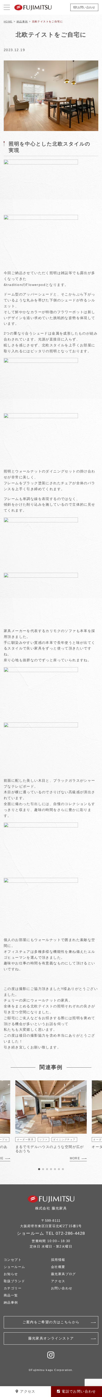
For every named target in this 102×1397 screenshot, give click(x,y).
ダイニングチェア (64, 1139)
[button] (39, 1169)
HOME (8, 21)
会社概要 (58, 1267)
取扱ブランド (14, 1281)
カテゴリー (13, 1288)
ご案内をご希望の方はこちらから (51, 1322)
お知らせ (11, 1274)
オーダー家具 (25, 1139)
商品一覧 (11, 1295)
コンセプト (13, 1260)
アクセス (58, 1281)
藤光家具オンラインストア (51, 1338)
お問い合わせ (85, 7)
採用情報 (58, 1260)
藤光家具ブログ (63, 1274)
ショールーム (14, 1267)
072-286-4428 (70, 1233)
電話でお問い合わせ (78, 1391)
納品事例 (22, 21)
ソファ (43, 1139)
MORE (75, 1158)
